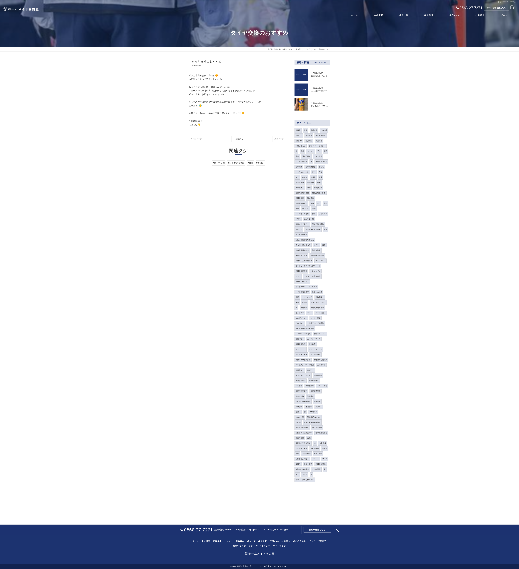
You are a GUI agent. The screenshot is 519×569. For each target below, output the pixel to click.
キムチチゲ (300, 313)
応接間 (304, 302)
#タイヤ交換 (218, 163)
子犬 (319, 151)
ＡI (315, 443)
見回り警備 (300, 438)
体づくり (305, 208)
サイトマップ (279, 546)
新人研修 (310, 198)
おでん (298, 219)
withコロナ (313, 412)
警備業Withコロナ (314, 417)
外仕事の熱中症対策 (303, 401)
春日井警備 (300, 198)
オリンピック (320, 261)
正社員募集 (315, 448)
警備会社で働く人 (302, 224)
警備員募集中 (315, 391)
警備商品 (310, 182)
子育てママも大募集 (303, 360)
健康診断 (299, 407)
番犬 (325, 151)
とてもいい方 (307, 297)
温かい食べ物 (309, 219)
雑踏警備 (317, 401)
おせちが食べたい (302, 172)
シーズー (310, 151)
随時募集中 (320, 297)
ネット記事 (300, 182)
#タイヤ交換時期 (236, 163)
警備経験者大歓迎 (317, 255)
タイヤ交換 (318, 156)
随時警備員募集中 (302, 250)
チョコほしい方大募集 (312, 276)
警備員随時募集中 (317, 308)
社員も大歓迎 (317, 292)
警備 (305, 130)
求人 (325, 229)
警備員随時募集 (318, 224)
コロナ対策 (300, 417)
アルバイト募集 (301, 448)
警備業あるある (301, 203)
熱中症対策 (300, 396)
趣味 (314, 208)
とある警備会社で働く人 (305, 240)
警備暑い (310, 396)
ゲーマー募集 (315, 318)
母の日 (298, 412)
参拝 (313, 172)
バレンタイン (315, 271)
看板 (297, 297)
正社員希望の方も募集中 (305, 328)
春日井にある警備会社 (304, 261)
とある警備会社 (301, 235)
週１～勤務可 (315, 355)
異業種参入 (300, 188)
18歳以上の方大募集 (303, 334)
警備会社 (299, 229)
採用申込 (319, 141)
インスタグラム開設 (318, 302)
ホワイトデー (300, 349)
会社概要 (314, 130)
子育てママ (323, 214)
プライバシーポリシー (317, 146)
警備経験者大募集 (318, 193)
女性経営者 (316, 469)
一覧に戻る (238, 139)
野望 (308, 188)
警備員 (313, 177)
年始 (320, 172)
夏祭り (298, 464)
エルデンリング (301, 318)
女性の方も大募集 (320, 360)
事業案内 (309, 135)
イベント (315, 459)
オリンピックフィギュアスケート (308, 266)
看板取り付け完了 (302, 282)
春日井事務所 (300, 344)
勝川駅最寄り (300, 381)
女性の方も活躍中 (302, 469)
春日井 (298, 130)
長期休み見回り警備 (303, 443)
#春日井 (260, 163)
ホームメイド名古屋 (313, 229)
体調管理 (309, 407)
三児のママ (321, 365)
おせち (321, 167)
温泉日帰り (306, 156)
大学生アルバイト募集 (315, 323)
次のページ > (280, 139)
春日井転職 (318, 454)
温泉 (297, 156)
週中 (323, 245)
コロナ (304, 474)
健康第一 (319, 407)
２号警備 (299, 386)
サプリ (316, 245)
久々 (297, 474)
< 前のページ (196, 139)
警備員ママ (300, 370)
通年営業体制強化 (302, 427)
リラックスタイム (315, 349)
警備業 (324, 448)
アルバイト (300, 323)
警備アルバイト (320, 334)
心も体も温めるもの (303, 245)
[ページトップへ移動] (336, 530)
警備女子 (304, 308)
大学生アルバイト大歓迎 (305, 365)
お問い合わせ (300, 146)
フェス (324, 459)
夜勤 (308, 438)
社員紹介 (309, 141)
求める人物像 (320, 135)
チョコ (298, 276)
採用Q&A (299, 141)
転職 (297, 454)
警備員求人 (318, 188)
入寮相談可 (310, 386)
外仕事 (298, 422)
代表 (313, 214)
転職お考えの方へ (302, 459)
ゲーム (309, 313)
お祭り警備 (308, 464)
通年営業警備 (317, 427)
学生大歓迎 (316, 250)
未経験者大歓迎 (301, 255)
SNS (312, 203)
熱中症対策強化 (321, 433)
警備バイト (300, 339)
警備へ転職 (306, 454)
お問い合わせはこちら (496, 8)
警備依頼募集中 (301, 391)
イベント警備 (322, 386)
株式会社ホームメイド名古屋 (306, 287)
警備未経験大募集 (302, 193)
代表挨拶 (324, 130)
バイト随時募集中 (302, 292)
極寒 (319, 182)
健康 (297, 208)
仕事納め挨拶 (310, 167)
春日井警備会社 (301, 271)
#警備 (250, 163)
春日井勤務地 (320, 464)
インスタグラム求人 (303, 375)
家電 (297, 302)
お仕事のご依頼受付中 (304, 433)
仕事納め (299, 167)
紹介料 (304, 177)
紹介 (297, 177)
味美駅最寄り (314, 381)
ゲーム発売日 (320, 313)
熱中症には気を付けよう (305, 480)
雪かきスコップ (321, 162)
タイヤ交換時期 (301, 162)
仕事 (320, 177)
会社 (302, 151)
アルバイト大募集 (302, 214)
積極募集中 (318, 375)
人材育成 (322, 443)
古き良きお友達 (301, 355)
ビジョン (299, 135)
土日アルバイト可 (313, 339)
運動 (325, 203)
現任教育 (312, 344)
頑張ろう (310, 370)
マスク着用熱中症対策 (312, 422)
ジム (318, 203)
